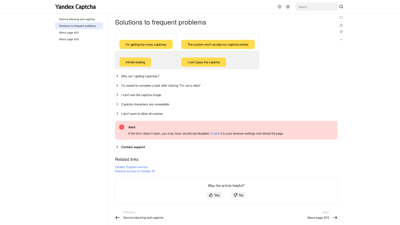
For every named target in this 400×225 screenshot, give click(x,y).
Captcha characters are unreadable (145, 104)
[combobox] (316, 6)
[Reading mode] (341, 17)
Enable (215, 133)
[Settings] (279, 6)
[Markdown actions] (341, 39)
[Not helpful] (341, 32)
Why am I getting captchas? (140, 76)
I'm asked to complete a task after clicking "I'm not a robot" (161, 85)
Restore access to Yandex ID (135, 171)
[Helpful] (341, 25)
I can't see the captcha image (141, 94)
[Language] (288, 6)
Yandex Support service (131, 167)
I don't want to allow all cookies (142, 113)
